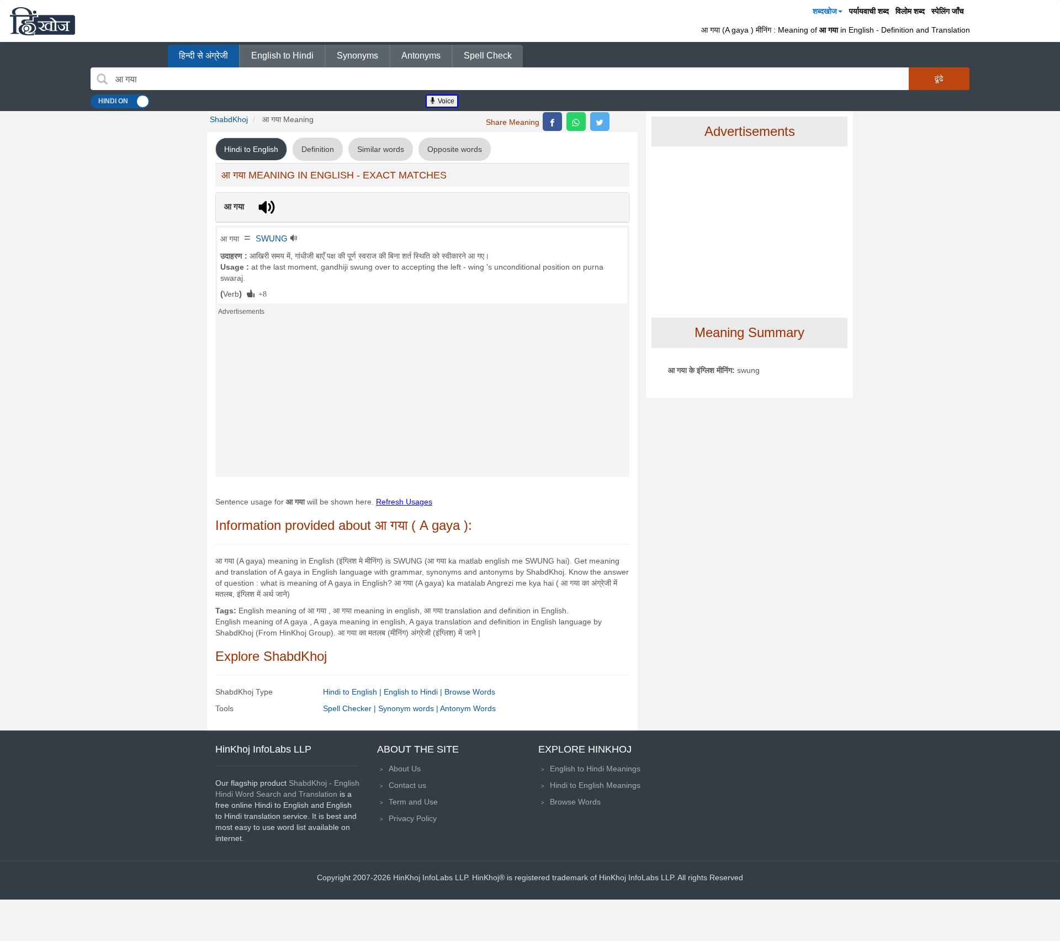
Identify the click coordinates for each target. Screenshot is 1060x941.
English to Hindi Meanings (595, 768)
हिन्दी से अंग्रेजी (203, 55)
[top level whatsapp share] (576, 121)
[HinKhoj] (42, 21)
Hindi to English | (353, 691)
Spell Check (488, 55)
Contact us (407, 785)
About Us (405, 768)
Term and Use (413, 801)
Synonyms (357, 55)
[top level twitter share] (600, 121)
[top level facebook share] (552, 121)
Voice (445, 101)
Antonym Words (468, 708)
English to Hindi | (414, 691)
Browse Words (469, 691)
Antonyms (421, 55)
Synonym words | (409, 708)
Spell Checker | (350, 708)
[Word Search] (102, 79)
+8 (261, 293)
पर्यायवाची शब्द (869, 11)
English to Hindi (282, 55)
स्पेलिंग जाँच (947, 11)
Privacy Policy (413, 818)
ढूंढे (939, 78)
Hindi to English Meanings (595, 785)
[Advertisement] (422, 399)
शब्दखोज (825, 11)
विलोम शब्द (910, 11)
